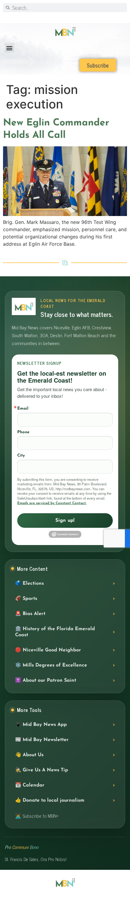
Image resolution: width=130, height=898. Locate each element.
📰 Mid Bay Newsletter (42, 739)
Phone (23, 432)
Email (22, 409)
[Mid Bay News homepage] (24, 306)
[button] (10, 48)
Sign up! (65, 520)
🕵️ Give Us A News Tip (41, 770)
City (21, 455)
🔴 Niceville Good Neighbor (48, 650)
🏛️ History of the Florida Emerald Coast (55, 632)
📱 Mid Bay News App (41, 724)
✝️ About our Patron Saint (45, 680)
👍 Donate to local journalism (49, 800)
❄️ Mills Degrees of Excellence (51, 665)
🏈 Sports (26, 598)
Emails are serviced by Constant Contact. (51, 503)
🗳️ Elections (29, 583)
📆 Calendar (29, 785)
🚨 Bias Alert (30, 613)
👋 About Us (29, 755)
